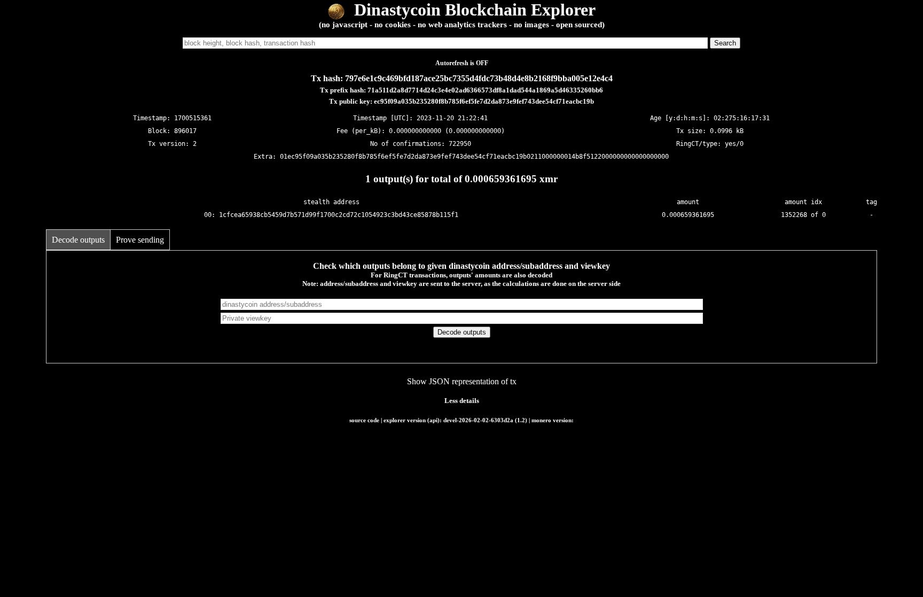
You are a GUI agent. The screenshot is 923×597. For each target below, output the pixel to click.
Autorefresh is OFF (461, 63)
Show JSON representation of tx (462, 381)
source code (364, 420)
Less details (461, 401)
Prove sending (140, 239)
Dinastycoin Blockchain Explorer (473, 9)
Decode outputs (78, 239)
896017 (185, 131)
